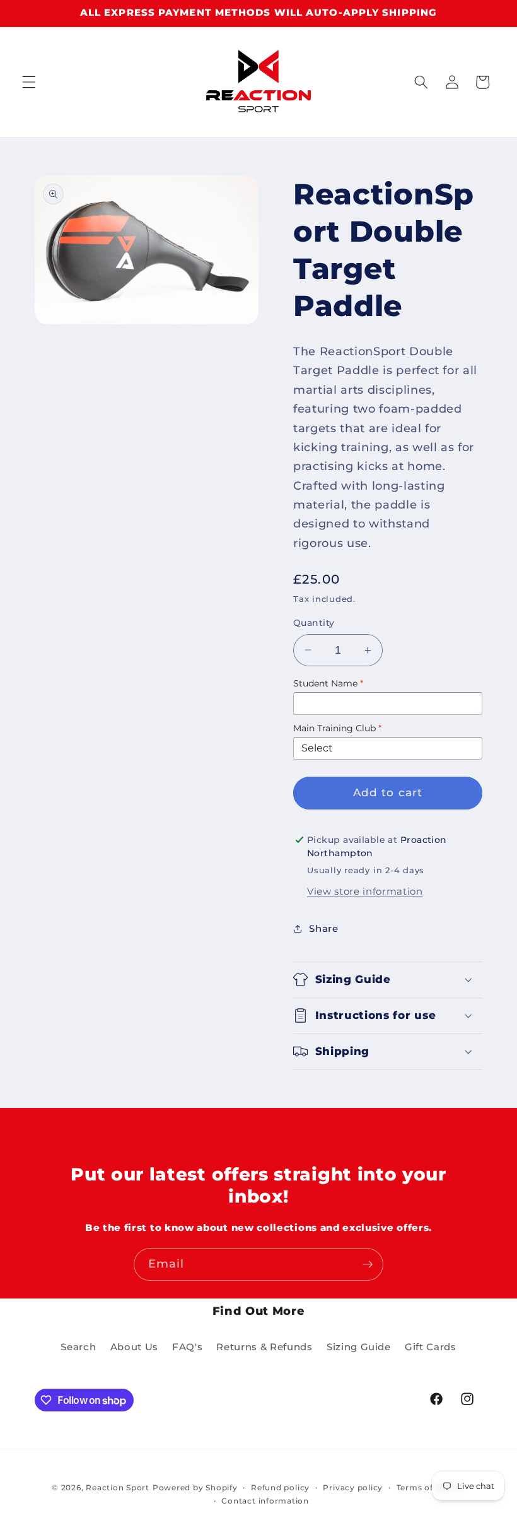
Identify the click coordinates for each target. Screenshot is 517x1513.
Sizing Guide (359, 1347)
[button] (29, 82)
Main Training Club (337, 728)
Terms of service (431, 1487)
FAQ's (187, 1347)
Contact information (265, 1500)
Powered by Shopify (195, 1487)
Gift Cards (430, 1347)
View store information (365, 891)
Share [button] (323, 928)
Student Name (328, 683)
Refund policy (280, 1487)
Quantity (314, 622)
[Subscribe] (367, 1264)
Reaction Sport (117, 1487)
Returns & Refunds (264, 1347)
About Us (134, 1347)
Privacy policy (353, 1487)
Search (78, 1347)
